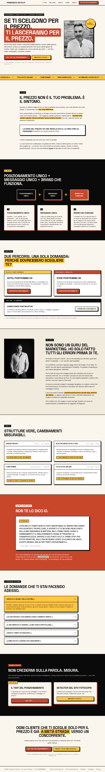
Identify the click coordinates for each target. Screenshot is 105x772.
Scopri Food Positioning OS (68, 291)
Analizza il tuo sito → (41, 57)
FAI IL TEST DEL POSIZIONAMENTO (88, 2)
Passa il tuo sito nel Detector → (66, 749)
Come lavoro (52, 2)
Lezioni (67, 2)
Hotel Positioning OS (56, 769)
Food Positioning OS (71, 769)
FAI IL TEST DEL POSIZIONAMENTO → (17, 57)
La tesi (44, 2)
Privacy (98, 769)
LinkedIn (82, 769)
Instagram (91, 769)
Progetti (60, 2)
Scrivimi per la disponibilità (86, 309)
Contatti (74, 2)
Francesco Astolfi (16, 2)
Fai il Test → (30, 701)
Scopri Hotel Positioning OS (18, 291)
